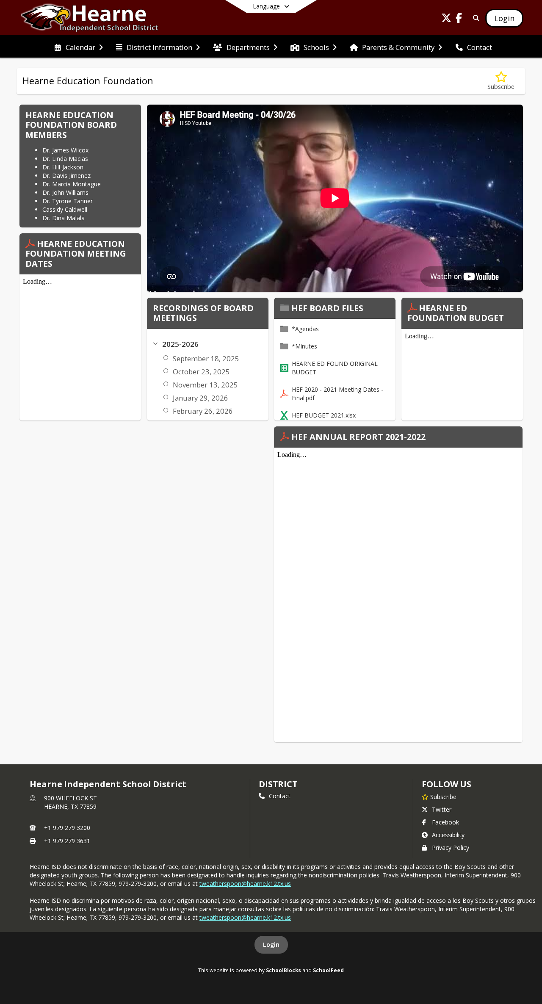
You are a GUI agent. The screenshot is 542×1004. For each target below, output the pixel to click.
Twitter (441, 809)
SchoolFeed (328, 970)
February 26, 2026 (203, 411)
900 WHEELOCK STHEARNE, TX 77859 (70, 802)
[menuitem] (78, 47)
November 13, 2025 (205, 385)
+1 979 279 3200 (67, 828)
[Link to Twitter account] (446, 19)
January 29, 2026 (200, 398)
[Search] (474, 18)
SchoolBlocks (283, 970)
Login (271, 944)
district (278, 784)
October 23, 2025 (201, 371)
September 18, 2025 (206, 358)
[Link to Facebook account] (459, 19)
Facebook (445, 822)
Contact (279, 796)
